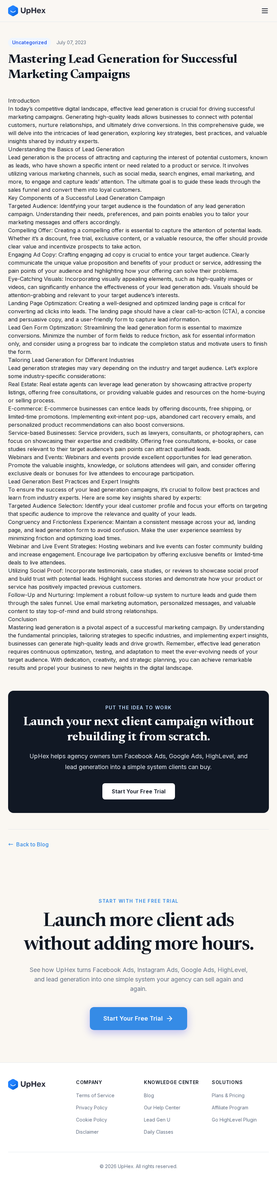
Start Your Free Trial (139, 791)
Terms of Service (95, 1095)
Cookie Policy (91, 1120)
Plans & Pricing (228, 1095)
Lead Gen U (157, 1120)
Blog (149, 1095)
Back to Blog (32, 844)
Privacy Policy (91, 1107)
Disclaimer (87, 1132)
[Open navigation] (265, 11)
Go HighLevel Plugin (234, 1120)
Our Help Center (162, 1107)
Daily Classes (158, 1132)
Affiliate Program (230, 1107)
